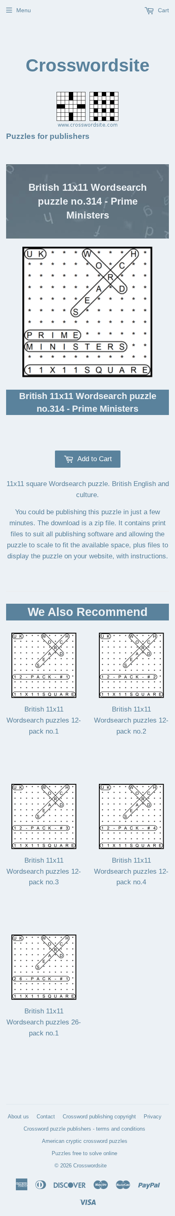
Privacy (153, 1116)
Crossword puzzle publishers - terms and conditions (84, 1129)
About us (18, 1116)
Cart (162, 10)
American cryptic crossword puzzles (84, 1141)
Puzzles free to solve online (84, 1153)
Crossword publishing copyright (99, 1116)
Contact (46, 1116)
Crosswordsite (87, 65)
